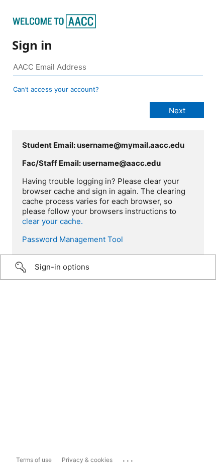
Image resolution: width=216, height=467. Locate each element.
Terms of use (34, 459)
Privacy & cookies (87, 459)
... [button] (129, 458)
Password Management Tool (72, 239)
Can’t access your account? (56, 89)
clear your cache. (52, 221)
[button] (108, 267)
